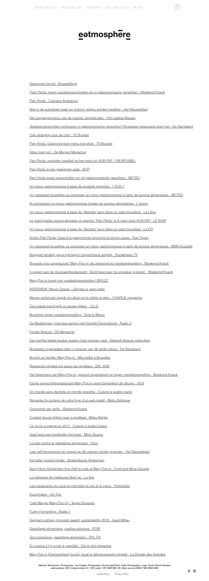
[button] (177, 7)
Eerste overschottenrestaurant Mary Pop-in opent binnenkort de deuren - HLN (87, 383)
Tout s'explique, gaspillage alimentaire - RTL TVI (65, 537)
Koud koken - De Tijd (46, 494)
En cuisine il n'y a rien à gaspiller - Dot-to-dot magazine (70, 546)
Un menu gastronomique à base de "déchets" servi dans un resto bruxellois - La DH (91, 229)
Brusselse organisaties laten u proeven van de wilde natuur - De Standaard (85, 349)
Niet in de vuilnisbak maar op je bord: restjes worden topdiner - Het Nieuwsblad (88, 109)
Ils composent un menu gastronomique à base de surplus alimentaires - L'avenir (89, 203)
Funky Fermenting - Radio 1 (50, 511)
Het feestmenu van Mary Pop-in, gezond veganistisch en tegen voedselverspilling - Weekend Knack (104, 374)
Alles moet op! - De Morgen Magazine (58, 152)
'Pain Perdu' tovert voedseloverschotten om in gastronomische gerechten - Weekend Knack (97, 92)
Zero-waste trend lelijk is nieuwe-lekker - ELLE (64, 306)
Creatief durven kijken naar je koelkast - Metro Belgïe (69, 417)
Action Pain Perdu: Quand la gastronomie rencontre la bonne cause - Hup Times (89, 237)
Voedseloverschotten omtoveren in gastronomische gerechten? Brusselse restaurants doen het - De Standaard (111, 126)
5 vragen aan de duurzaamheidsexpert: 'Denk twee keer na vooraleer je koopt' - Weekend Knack (101, 272)
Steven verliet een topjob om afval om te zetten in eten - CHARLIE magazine (86, 297)
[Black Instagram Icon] (194, 571)
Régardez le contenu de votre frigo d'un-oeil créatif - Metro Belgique (80, 400)
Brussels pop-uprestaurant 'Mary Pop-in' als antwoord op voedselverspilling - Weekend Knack (99, 263)
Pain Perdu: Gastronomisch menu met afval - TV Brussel (71, 143)
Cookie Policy (103, 574)
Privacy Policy (122, 574)
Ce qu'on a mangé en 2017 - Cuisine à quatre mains (68, 426)
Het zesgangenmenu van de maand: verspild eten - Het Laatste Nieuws (82, 118)
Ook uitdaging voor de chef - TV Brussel (59, 135)
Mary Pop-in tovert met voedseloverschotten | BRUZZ (69, 280)
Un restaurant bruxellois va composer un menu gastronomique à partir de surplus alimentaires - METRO (106, 195)
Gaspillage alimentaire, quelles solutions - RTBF (65, 528)
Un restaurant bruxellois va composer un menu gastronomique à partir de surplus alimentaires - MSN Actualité (111, 246)
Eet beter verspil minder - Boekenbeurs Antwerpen (67, 460)
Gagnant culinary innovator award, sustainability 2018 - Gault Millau (79, 520)
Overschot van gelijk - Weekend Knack (58, 409)
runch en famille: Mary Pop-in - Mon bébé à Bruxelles (71, 357)
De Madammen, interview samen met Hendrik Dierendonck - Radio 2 (80, 323)
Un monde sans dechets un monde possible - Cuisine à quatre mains (81, 392)
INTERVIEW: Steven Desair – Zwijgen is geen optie (67, 289)
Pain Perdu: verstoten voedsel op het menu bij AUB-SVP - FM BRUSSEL (83, 160)
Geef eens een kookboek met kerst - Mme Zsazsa (66, 434)
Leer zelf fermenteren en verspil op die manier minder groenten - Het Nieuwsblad (89, 451)
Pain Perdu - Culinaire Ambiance (54, 101)
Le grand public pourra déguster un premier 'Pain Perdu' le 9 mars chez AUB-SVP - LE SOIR (98, 220)
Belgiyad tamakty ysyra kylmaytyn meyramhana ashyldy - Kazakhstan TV (84, 255)
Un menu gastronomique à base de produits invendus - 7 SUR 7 (77, 186)
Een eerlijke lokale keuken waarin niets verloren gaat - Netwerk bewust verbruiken (90, 340)
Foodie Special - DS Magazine (52, 332)
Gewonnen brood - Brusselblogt (53, 83)
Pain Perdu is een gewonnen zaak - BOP (60, 169)
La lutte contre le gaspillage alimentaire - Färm (64, 443)
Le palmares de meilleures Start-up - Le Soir (62, 477)
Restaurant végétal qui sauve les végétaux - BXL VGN (69, 366)
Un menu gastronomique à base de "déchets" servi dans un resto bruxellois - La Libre (93, 212)
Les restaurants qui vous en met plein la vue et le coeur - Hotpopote (80, 486)
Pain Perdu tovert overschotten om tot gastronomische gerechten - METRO (85, 178)
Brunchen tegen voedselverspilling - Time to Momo (67, 315)
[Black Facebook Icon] (189, 571)
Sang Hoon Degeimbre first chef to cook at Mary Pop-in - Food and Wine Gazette (89, 469)
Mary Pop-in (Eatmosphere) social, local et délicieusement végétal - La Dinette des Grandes (98, 554)
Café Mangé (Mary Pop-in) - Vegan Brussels (62, 503)
